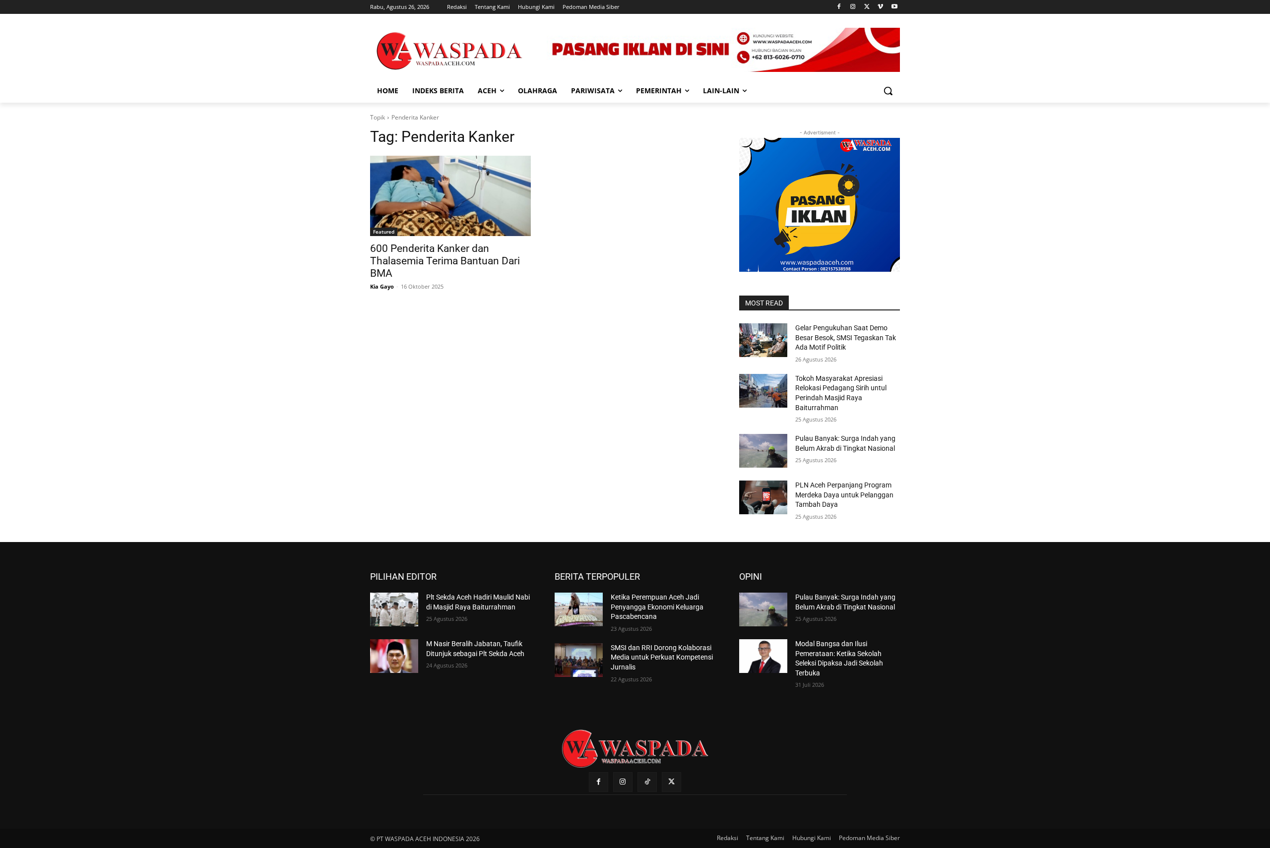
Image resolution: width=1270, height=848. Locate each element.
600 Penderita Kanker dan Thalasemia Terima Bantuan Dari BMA (445, 260)
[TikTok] (647, 781)
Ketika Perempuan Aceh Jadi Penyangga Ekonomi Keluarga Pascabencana (657, 606)
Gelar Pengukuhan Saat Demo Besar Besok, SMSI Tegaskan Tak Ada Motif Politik (845, 337)
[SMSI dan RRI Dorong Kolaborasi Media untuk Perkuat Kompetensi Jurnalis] (579, 660)
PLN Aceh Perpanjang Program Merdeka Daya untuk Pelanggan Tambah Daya (844, 494)
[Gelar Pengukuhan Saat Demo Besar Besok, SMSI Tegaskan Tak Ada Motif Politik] (763, 340)
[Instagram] (853, 7)
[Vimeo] (880, 7)
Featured (383, 231)
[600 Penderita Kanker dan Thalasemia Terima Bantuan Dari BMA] (450, 196)
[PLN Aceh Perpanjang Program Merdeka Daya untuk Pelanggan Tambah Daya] (763, 497)
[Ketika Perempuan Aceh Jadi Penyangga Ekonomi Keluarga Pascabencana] (579, 609)
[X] (867, 7)
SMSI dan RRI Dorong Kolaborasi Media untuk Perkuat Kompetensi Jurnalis (662, 657)
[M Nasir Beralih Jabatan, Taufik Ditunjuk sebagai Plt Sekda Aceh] (394, 656)
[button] (888, 91)
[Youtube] (894, 7)
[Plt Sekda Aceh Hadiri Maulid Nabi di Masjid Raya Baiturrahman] (394, 609)
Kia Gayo (382, 286)
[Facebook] (839, 7)
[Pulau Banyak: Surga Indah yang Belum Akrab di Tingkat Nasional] (763, 451)
